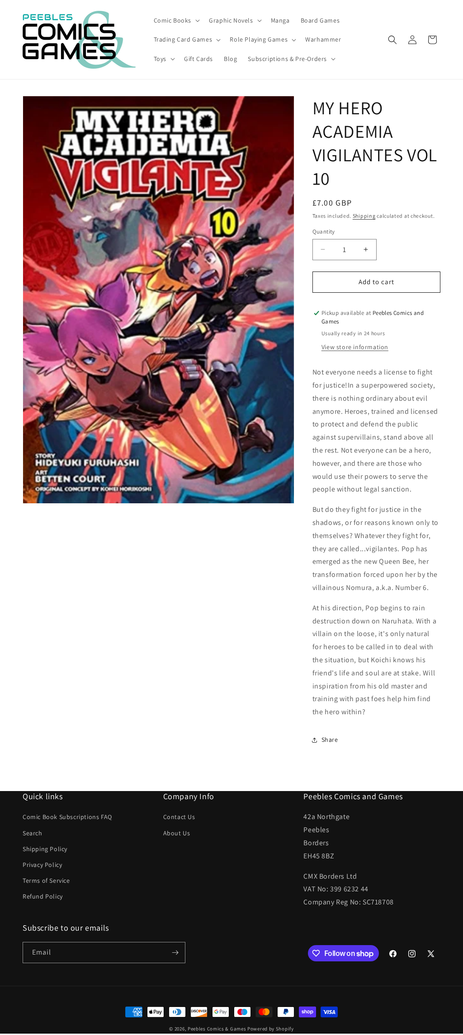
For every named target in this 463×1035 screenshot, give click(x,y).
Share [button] (329, 739)
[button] (176, 20)
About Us (176, 833)
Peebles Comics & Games (217, 1029)
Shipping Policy (45, 849)
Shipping (364, 215)
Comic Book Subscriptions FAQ (67, 817)
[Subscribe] (175, 952)
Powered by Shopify (270, 1029)
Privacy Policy (42, 865)
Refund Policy (43, 896)
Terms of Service (46, 880)
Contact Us (179, 817)
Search (33, 833)
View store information (354, 347)
